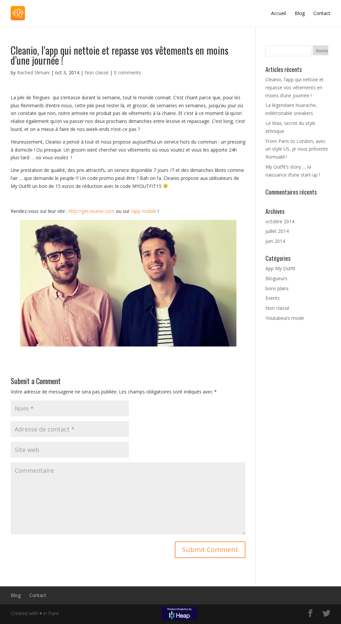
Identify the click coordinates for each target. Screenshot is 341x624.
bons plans (277, 288)
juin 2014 (275, 241)
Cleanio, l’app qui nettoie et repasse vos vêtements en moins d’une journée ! (294, 87)
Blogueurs (276, 278)
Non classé (97, 72)
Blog (300, 13)
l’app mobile (144, 211)
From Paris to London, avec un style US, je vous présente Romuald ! (296, 149)
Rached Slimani (33, 72)
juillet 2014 (277, 231)
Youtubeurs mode (284, 318)
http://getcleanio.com (92, 211)
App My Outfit (280, 268)
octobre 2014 (279, 221)
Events (272, 298)
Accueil (278, 13)
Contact (321, 13)
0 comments (127, 72)
